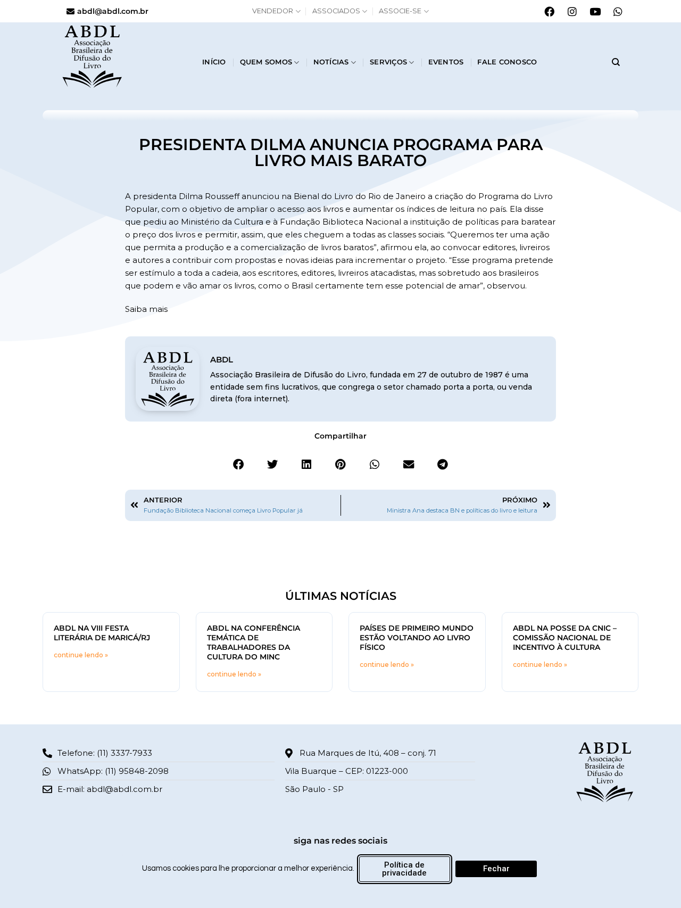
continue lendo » (81, 655)
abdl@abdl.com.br (112, 11)
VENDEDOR (272, 11)
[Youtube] (595, 11)
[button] (238, 464)
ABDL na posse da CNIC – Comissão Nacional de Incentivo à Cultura (565, 637)
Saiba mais (146, 309)
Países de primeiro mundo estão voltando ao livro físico (417, 637)
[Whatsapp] (618, 11)
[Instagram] (572, 11)
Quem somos (266, 62)
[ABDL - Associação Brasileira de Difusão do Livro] (123, 55)
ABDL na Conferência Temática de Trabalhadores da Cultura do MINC (253, 642)
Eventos (446, 62)
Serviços (388, 62)
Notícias (331, 62)
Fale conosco (507, 62)
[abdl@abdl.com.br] (70, 11)
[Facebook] (549, 11)
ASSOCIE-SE (400, 11)
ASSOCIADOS (336, 11)
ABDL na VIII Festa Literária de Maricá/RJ (102, 632)
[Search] (616, 62)
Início (214, 62)
